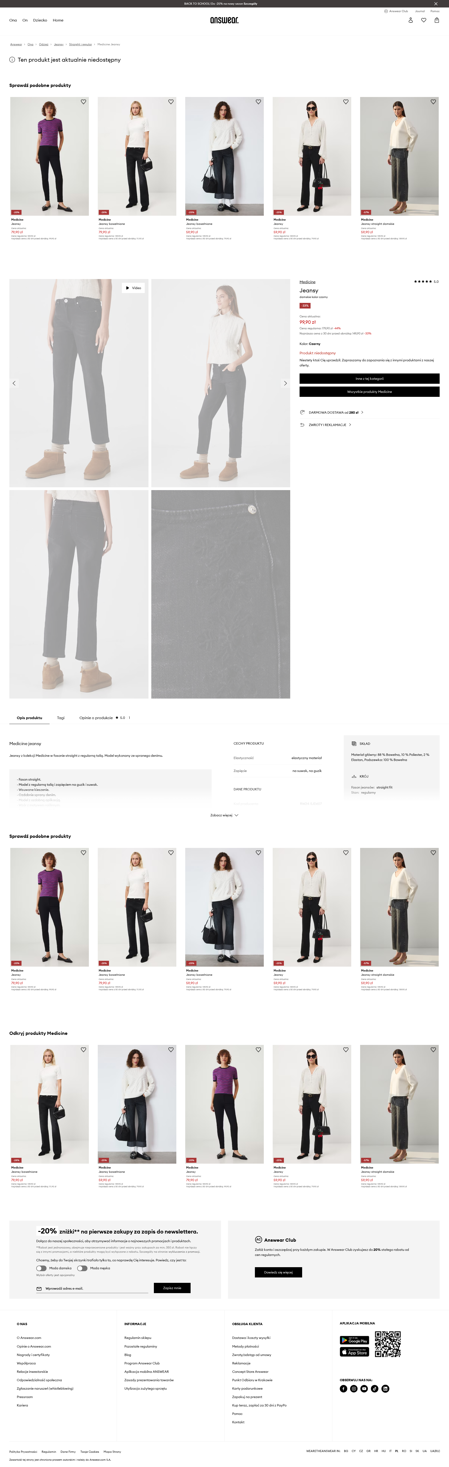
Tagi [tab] (61, 717)
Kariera (22, 1405)
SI (411, 1451)
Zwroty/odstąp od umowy (251, 1355)
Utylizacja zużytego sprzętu (145, 1388)
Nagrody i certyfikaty (33, 1355)
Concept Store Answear (250, 1372)
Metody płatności (245, 1346)
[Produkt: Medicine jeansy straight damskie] (399, 156)
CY (354, 1451)
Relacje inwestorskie (32, 1372)
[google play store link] (354, 1340)
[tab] (105, 718)
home (58, 20)
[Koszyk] (437, 20)
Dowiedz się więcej (278, 1272)
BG (346, 1451)
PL (396, 1451)
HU (384, 1451)
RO (404, 1451)
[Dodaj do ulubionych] (83, 101)
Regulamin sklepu (137, 1338)
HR (376, 1451)
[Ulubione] (424, 20)
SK (417, 1451)
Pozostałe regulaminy (140, 1346)
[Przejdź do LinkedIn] (385, 1389)
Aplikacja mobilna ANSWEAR (146, 1372)
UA (425, 1451)
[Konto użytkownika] (410, 20)
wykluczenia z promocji (184, 1251)
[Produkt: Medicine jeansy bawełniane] (137, 156)
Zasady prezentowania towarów (149, 1380)
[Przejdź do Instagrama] (354, 1389)
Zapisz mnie (172, 1288)
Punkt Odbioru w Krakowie (252, 1380)
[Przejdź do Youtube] (364, 1389)
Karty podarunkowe (247, 1388)
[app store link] (354, 1351)
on (25, 20)
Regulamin (49, 1451)
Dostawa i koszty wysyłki (251, 1338)
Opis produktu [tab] (29, 717)
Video (136, 288)
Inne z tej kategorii (370, 379)
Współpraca (26, 1363)
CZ (361, 1451)
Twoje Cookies (89, 1451)
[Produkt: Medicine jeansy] (49, 156)
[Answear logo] (224, 20)
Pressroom (25, 1397)
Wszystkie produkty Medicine (369, 392)
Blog (127, 1355)
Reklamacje (241, 1363)
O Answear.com (29, 1338)
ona (13, 20)
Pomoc (237, 1414)
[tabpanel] (224, 772)
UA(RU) (435, 1451)
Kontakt (238, 1422)
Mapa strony (112, 1451)
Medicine (307, 282)
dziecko (40, 20)
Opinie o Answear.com (34, 1346)
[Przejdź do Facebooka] (343, 1389)
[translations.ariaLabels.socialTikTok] (375, 1389)
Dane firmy (68, 1451)
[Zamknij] (436, 3)
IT (390, 1451)
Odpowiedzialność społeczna (39, 1380)
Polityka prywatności (23, 1451)
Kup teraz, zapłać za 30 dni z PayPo (259, 1405)
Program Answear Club (142, 1363)
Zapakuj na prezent (247, 1397)
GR (368, 1451)
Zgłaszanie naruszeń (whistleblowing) (45, 1388)
